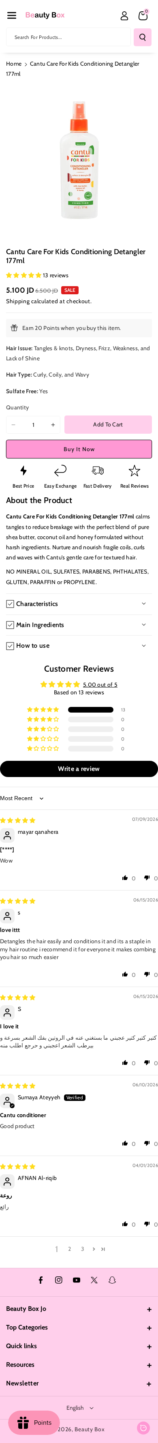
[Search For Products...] (143, 37)
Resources (20, 1364)
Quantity (17, 407)
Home (13, 63)
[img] (18, 820)
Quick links (21, 1346)
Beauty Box (90, 1429)
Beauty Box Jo (26, 1308)
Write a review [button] (79, 769)
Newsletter (22, 1383)
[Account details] (124, 16)
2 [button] (69, 1248)
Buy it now (79, 449)
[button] (12, 15)
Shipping (18, 301)
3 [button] (82, 1248)
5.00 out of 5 (100, 684)
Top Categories (27, 1327)
